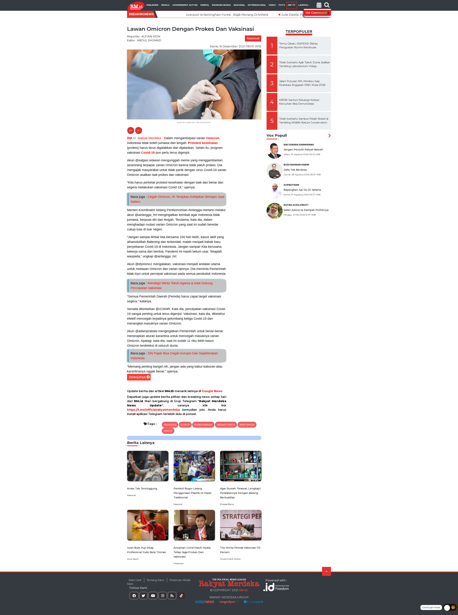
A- (138, 130)
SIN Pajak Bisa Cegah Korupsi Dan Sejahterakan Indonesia (174, 356)
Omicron (212, 138)
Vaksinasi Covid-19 (226, 425)
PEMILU (165, 5)
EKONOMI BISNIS (221, 5)
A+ (130, 130)
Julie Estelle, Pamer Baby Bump (270, 14)
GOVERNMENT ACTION (185, 5)
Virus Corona (170, 425)
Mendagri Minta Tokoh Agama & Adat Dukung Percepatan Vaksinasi (172, 285)
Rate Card (135, 580)
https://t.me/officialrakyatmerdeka (153, 409)
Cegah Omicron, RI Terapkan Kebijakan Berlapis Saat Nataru (177, 199)
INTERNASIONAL (257, 5)
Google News (212, 391)
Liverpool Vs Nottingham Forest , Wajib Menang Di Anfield (193, 14)
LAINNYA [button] (303, 5)
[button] (319, 5)
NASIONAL (239, 5)
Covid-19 (148, 152)
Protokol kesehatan (203, 143)
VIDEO (272, 5)
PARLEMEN (152, 5)
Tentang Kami (155, 580)
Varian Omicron (247, 425)
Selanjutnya (137, 377)
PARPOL (204, 5)
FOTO (282, 5)
